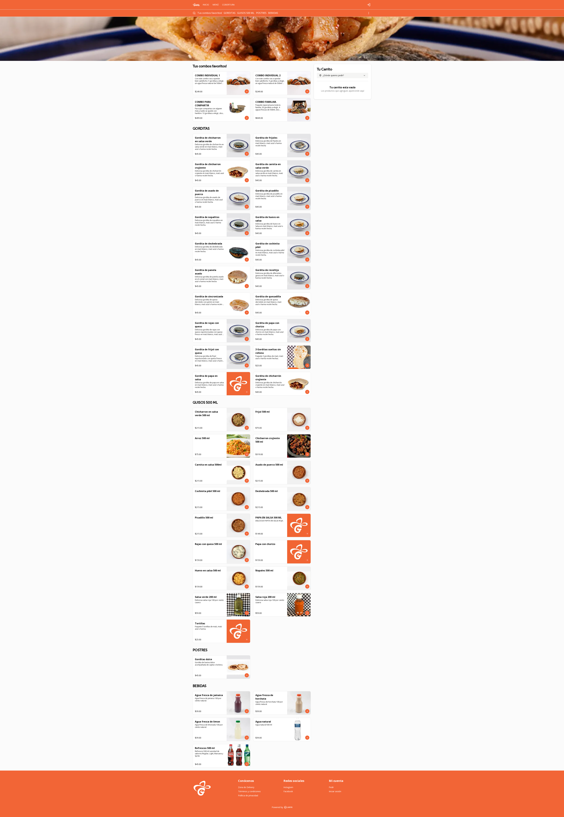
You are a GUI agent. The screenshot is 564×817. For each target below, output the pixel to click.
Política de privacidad (248, 795)
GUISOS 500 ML (245, 13)
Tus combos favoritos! (209, 13)
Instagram (288, 787)
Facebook (288, 791)
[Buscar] (194, 13)
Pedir (331, 787)
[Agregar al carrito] (247, 91)
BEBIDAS (273, 13)
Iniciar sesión (335, 791)
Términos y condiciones (249, 791)
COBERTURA (228, 4)
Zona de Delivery (246, 787)
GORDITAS (229, 13)
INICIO (206, 4)
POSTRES (261, 13)
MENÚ (216, 4)
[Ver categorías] (368, 13)
